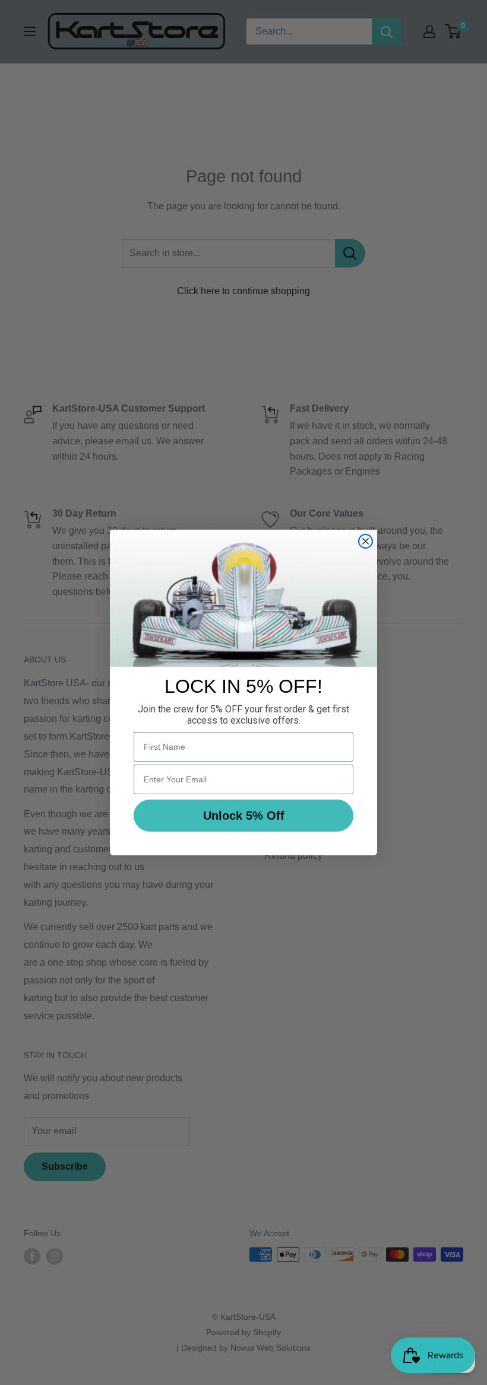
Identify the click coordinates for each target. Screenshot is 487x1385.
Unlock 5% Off (243, 815)
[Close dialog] (365, 541)
